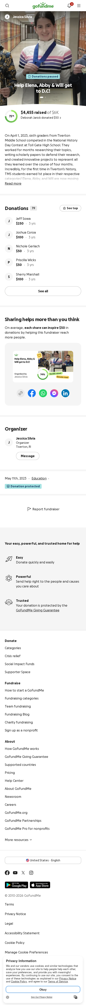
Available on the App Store (40, 885)
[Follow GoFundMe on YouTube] (15, 873)
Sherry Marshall (27, 274)
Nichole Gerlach (28, 246)
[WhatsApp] (43, 393)
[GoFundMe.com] (43, 5)
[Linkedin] (65, 393)
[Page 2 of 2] (45, 97)
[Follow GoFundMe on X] (23, 873)
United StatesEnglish (45, 860)
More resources (16, 840)
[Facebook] (32, 393)
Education (39, 478)
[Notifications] (69, 6)
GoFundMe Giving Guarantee (37, 610)
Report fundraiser (45, 509)
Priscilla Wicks (26, 260)
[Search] (7, 6)
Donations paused (45, 76)
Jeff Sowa (23, 218)
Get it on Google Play (16, 885)
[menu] (79, 6)
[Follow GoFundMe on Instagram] (31, 873)
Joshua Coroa (26, 232)
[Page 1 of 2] (41, 97)
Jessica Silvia (25, 438)
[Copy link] (21, 393)
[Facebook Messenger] (54, 393)
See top (72, 208)
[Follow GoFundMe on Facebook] (7, 873)
